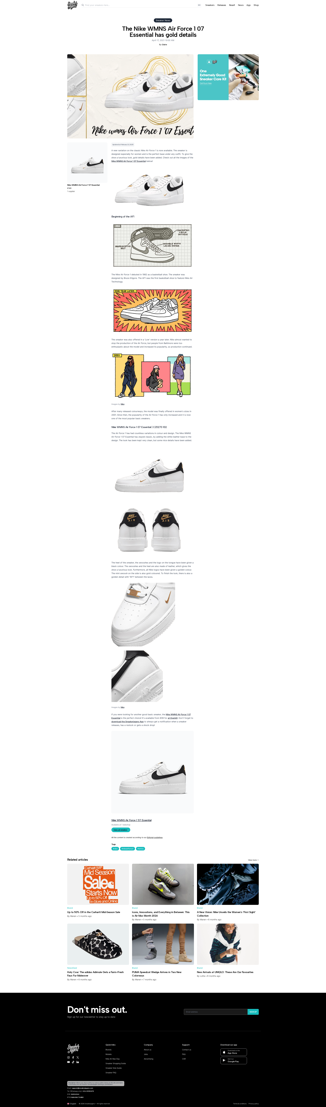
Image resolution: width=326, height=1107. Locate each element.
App (249, 5)
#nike (115, 849)
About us (147, 1050)
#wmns (141, 849)
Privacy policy (254, 1104)
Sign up (253, 1012)
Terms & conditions (240, 1104)
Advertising (148, 1059)
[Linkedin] (77, 1062)
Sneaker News (163, 20)
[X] (77, 1057)
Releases (221, 5)
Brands (108, 1050)
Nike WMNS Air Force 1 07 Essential (128, 161)
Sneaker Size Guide (114, 1068)
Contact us (186, 1050)
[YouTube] (68, 1062)
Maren (73, 916)
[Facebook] (73, 1057)
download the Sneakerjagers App (127, 721)
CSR (184, 1059)
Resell (232, 5)
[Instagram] (68, 1057)
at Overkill (173, 718)
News (240, 5)
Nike (122, 404)
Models (109, 1054)
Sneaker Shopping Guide (116, 1063)
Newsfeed (72, 968)
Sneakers (209, 5)
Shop (256, 5)
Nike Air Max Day (113, 1059)
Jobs (146, 1054)
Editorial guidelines (154, 837)
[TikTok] (73, 1062)
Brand (70, 908)
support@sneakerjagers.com (82, 1088)
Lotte (202, 976)
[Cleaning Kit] (228, 77)
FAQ (184, 1054)
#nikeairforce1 (127, 849)
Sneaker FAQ (111, 1072)
